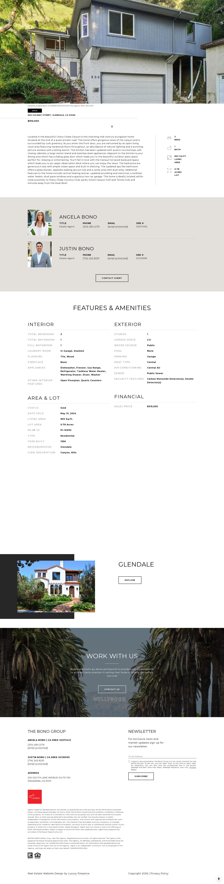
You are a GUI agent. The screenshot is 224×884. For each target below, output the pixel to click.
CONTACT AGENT (112, 278)
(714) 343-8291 (91, 258)
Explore (130, 580)
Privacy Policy (159, 873)
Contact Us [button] (112, 689)
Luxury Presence (79, 873)
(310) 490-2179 (91, 226)
